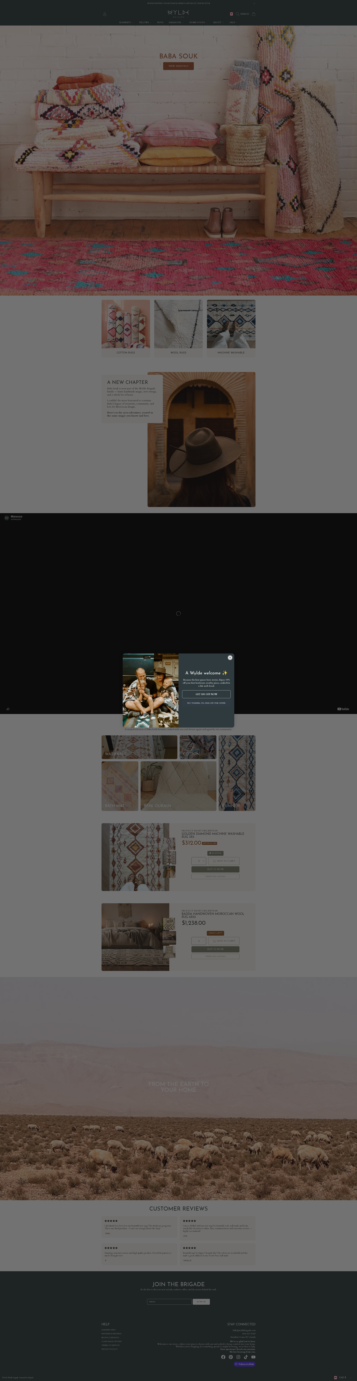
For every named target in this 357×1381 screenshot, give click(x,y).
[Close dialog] (230, 658)
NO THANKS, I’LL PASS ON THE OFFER (206, 703)
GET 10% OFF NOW (206, 694)
